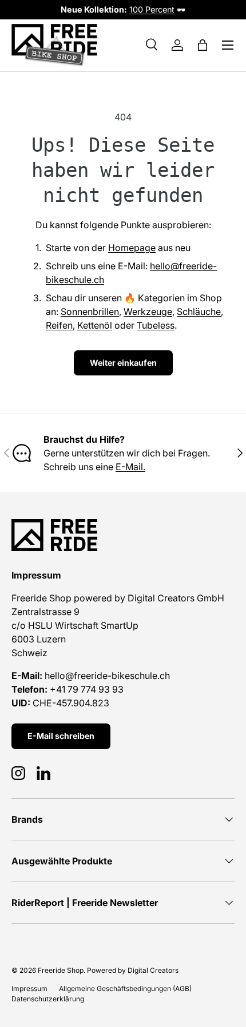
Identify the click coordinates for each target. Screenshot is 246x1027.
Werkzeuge (148, 311)
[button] (202, 45)
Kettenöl (94, 325)
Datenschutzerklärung (47, 998)
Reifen (59, 325)
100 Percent (151, 9)
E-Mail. (130, 466)
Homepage (132, 247)
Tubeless (155, 325)
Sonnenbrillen (90, 311)
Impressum (29, 988)
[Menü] (227, 45)
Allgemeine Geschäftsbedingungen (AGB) (125, 988)
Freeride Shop (61, 970)
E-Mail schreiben (60, 736)
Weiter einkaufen (123, 362)
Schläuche (199, 311)
